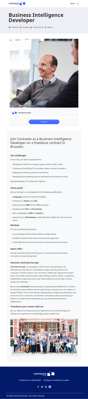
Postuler (44, 122)
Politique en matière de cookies (56, 380)
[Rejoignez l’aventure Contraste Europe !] (17, 3)
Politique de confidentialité (30, 380)
